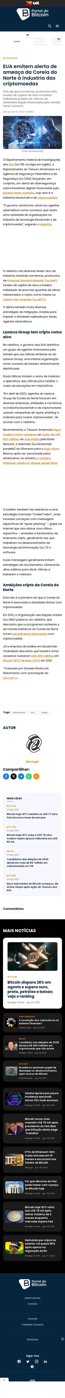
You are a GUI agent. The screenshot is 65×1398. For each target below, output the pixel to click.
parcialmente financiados (29, 634)
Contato (32, 1304)
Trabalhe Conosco (32, 1324)
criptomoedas (47, 198)
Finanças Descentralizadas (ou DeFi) (32, 280)
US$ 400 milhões (42, 656)
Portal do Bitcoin (32, 14)
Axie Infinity (32, 439)
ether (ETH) (32, 660)
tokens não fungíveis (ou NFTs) (24, 299)
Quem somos (32, 1298)
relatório (46, 224)
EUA (11, 164)
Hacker (44, 712)
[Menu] (57, 26)
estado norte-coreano (18, 193)
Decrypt (32, 762)
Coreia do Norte (19, 712)
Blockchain (10, 58)
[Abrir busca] (49, 26)
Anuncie (32, 1318)
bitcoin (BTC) (12, 660)
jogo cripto (51, 449)
